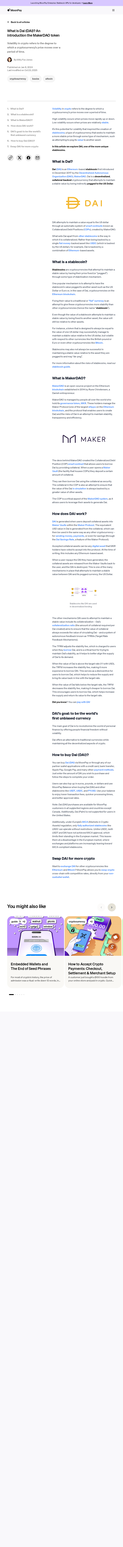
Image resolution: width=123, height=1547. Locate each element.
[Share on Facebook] (28, 157)
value (80, 139)
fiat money (64, 243)
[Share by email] (37, 157)
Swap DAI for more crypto (24, 146)
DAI (54, 521)
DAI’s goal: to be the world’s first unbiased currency (25, 133)
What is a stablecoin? (22, 114)
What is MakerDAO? (22, 120)
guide (14, 921)
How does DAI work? (22, 125)
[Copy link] (10, 157)
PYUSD (92, 790)
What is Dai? (17, 108)
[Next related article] (112, 907)
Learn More (88, 3)
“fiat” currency (96, 300)
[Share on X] (19, 157)
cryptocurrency (77, 921)
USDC (79, 790)
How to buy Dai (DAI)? (23, 140)
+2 (23, 921)
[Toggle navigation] (113, 10)
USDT (72, 790)
